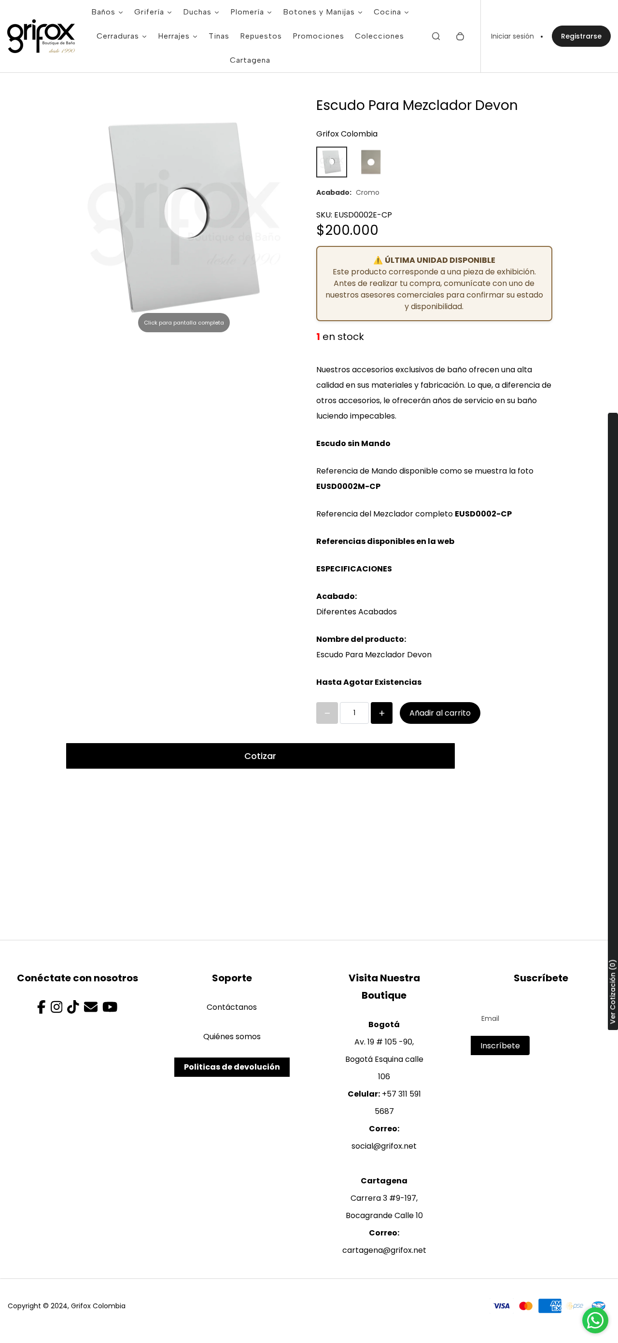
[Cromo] (331, 162)
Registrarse (581, 36)
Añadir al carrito (440, 713)
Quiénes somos (232, 1036)
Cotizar (260, 756)
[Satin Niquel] (370, 162)
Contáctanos (232, 1007)
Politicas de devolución (232, 1066)
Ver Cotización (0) (613, 991)
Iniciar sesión (512, 36)
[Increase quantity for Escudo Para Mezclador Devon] (382, 713)
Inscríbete (500, 1045)
